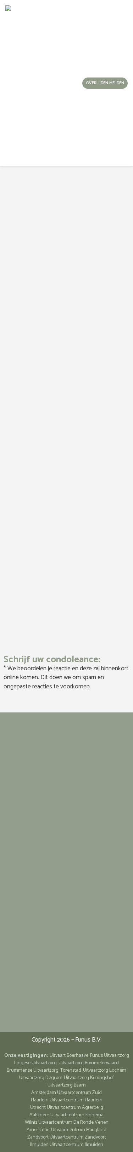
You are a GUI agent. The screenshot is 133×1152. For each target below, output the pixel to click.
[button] (58, 83)
